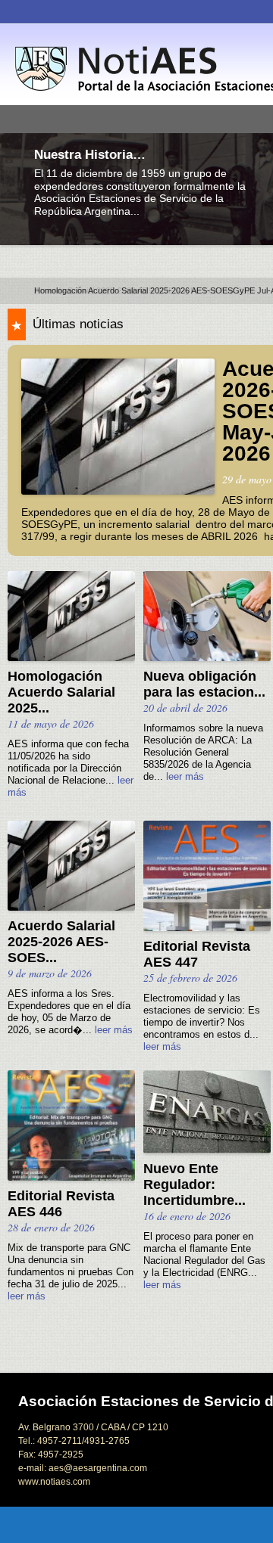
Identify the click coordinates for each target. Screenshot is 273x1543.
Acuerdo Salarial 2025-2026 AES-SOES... (61, 941)
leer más (185, 777)
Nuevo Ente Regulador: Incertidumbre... (194, 1184)
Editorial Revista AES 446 (61, 1203)
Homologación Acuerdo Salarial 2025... (61, 692)
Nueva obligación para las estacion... (204, 684)
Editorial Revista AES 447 (196, 954)
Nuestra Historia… (90, 154)
